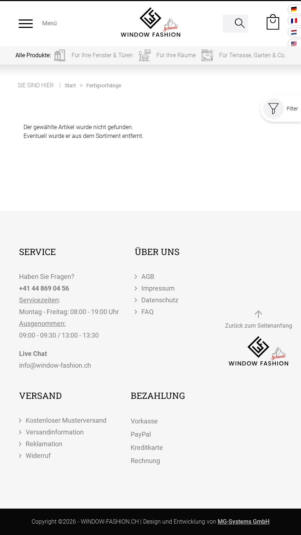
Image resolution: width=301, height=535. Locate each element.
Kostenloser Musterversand (66, 420)
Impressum (158, 288)
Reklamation (44, 444)
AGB (147, 276)
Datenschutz (159, 300)
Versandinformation (55, 432)
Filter (292, 109)
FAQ (147, 312)
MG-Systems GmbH (243, 521)
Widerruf (38, 455)
